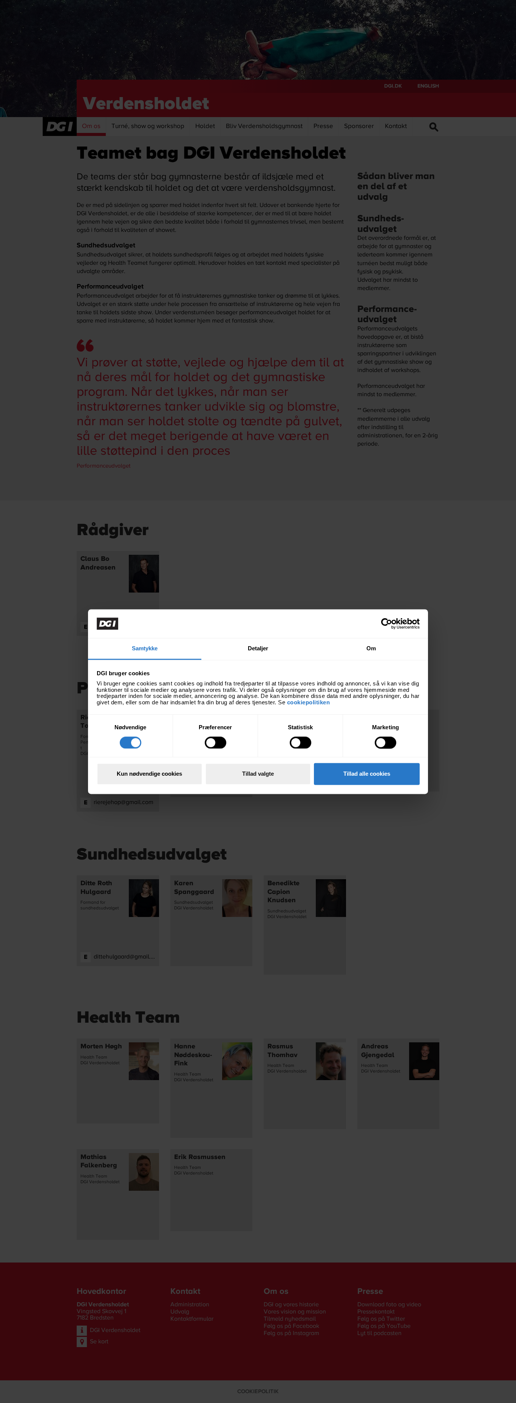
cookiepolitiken (309, 702)
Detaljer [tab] (258, 648)
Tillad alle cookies (366, 774)
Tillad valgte (258, 774)
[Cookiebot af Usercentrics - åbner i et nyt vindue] (387, 623)
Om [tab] (371, 648)
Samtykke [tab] (145, 648)
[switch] (215, 742)
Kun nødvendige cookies (149, 774)
